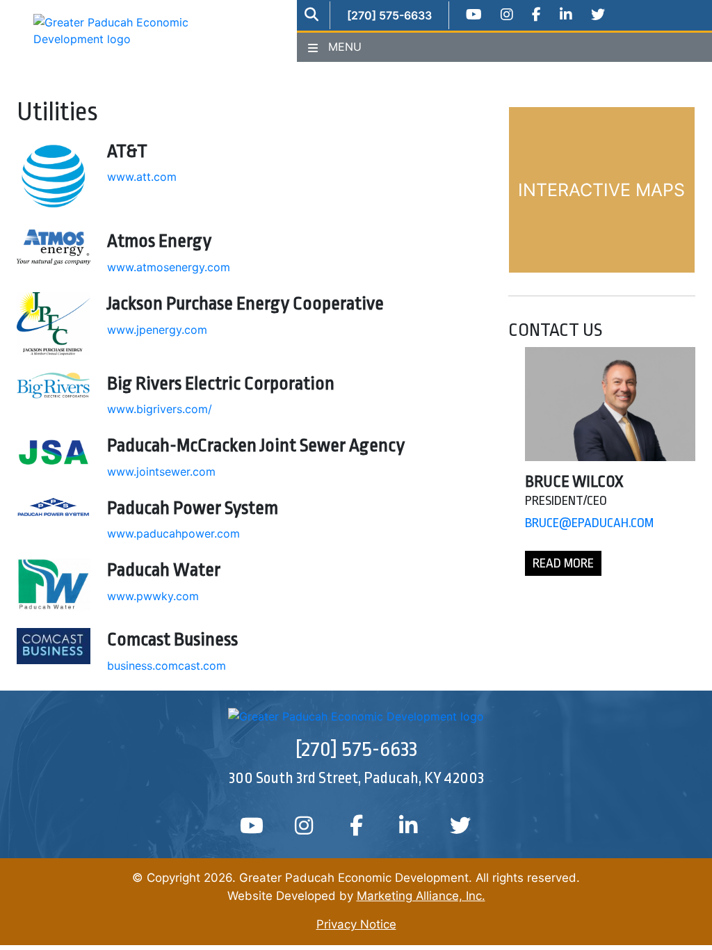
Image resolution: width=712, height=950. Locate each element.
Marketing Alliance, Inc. (421, 896)
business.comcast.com (166, 666)
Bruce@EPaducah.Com (589, 523)
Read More (563, 563)
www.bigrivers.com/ (159, 409)
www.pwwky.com (153, 596)
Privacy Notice (356, 924)
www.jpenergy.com (157, 330)
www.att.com (142, 177)
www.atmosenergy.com (168, 267)
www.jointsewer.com (161, 471)
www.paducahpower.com (173, 533)
